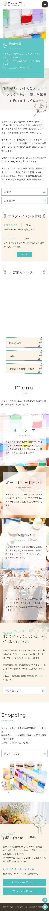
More (24, 254)
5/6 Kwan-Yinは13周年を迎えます (19, 229)
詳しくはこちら (13, 690)
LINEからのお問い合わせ (24, 882)
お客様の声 (9, 200)
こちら (13, 67)
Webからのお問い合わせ (25, 891)
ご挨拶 (7, 192)
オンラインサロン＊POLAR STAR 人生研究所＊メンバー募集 (24, 245)
